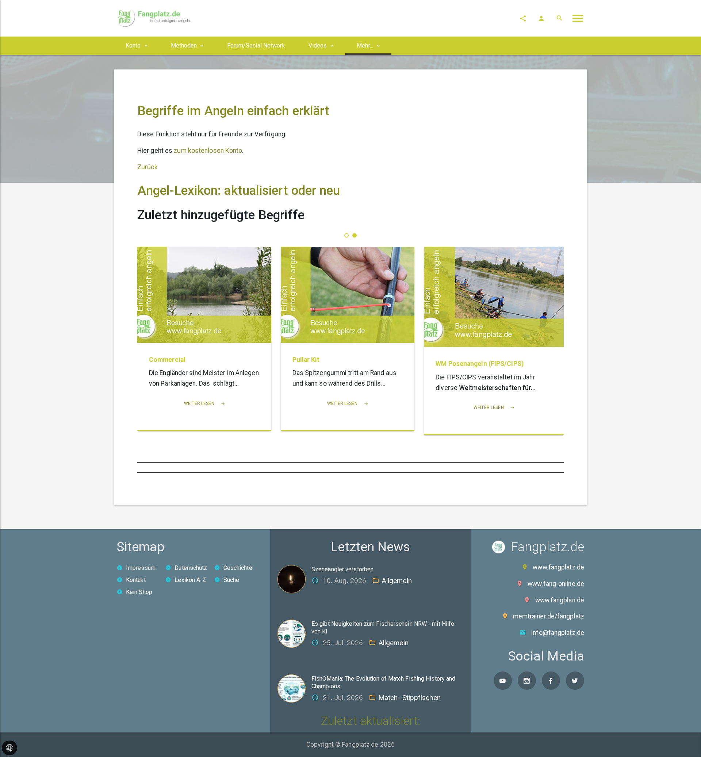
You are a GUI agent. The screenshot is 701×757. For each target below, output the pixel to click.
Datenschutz (191, 567)
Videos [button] (318, 45)
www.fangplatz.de (558, 567)
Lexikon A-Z (190, 579)
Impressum (141, 567)
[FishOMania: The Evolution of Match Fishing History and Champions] (294, 688)
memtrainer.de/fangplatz (548, 616)
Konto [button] (133, 45)
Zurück (147, 167)
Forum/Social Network (256, 45)
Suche (231, 579)
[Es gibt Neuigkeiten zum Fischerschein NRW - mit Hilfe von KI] (294, 633)
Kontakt (136, 579)
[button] (346, 235)
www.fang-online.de (556, 583)
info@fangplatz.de (557, 632)
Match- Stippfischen (409, 697)
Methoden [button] (184, 45)
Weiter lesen (216, 403)
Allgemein (397, 580)
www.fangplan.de (560, 600)
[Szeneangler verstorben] (294, 578)
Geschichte (237, 567)
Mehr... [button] (365, 45)
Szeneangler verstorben (342, 569)
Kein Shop (139, 591)
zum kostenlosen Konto (208, 150)
